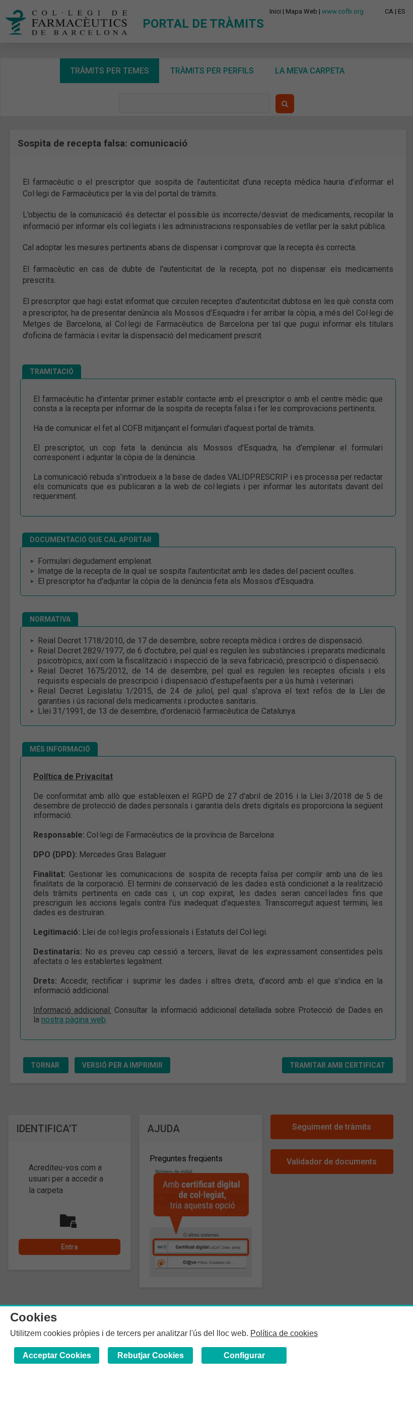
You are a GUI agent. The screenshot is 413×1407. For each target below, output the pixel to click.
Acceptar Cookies (57, 1355)
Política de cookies (284, 1333)
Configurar (244, 1355)
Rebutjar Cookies (150, 1355)
